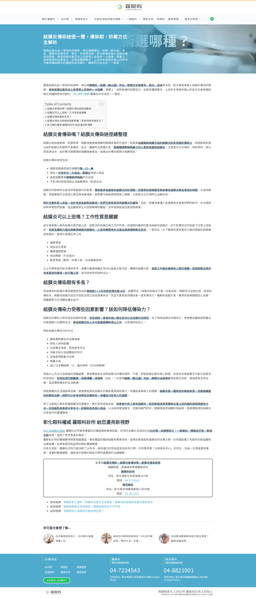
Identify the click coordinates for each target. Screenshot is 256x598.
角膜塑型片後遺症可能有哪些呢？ (84, 511)
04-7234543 (132, 480)
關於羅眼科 (48, 19)
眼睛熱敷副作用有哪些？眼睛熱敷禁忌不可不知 (92, 506)
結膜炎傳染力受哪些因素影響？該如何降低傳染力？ (75, 120)
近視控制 (49, 572)
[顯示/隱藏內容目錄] (100, 104)
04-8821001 (132, 493)
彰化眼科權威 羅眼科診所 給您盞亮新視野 (69, 124)
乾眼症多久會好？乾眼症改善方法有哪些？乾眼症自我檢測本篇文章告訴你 (108, 502)
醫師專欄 (173, 19)
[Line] (212, 19)
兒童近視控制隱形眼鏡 (107, 19)
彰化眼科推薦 (81, 94)
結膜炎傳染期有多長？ (59, 116)
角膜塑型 (81, 567)
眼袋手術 (148, 19)
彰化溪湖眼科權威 (54, 431)
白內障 (65, 19)
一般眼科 (132, 19)
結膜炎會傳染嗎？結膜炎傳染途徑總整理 (69, 108)
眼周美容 (81, 572)
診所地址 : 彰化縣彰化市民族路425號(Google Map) (134, 578)
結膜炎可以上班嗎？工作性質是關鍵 (66, 112)
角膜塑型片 (81, 19)
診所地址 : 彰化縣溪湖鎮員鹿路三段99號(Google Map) (185, 578)
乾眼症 (161, 19)
